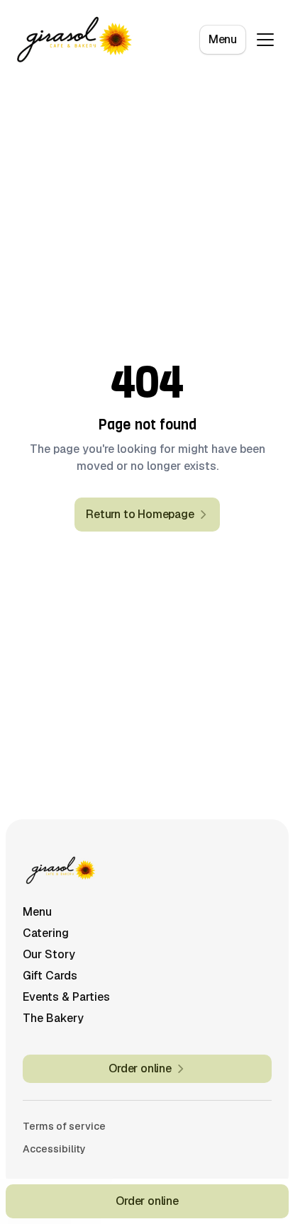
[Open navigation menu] (265, 40)
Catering (46, 933)
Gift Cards (50, 975)
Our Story (49, 954)
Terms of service (64, 1126)
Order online (147, 1201)
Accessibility (54, 1148)
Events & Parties (66, 996)
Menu (223, 39)
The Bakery (53, 1018)
